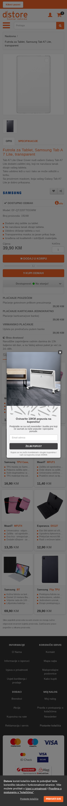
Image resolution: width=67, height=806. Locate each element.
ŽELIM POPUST (33, 446)
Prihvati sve (53, 799)
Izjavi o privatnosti (36, 788)
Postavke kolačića (29, 799)
